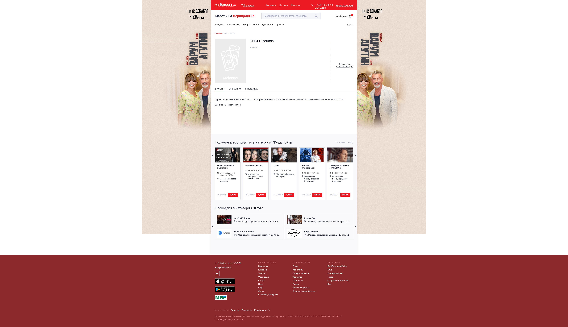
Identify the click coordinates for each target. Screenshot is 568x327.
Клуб (329, 270)
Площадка (251, 88)
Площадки (247, 310)
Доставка (283, 5)
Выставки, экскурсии (268, 294)
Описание (235, 88)
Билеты (219, 88)
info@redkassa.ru (223, 267)
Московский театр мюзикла (228, 180)
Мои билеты (341, 16)
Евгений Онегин (253, 165)
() (344, 65)
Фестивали (263, 277)
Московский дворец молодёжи (285, 175)
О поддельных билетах (304, 291)
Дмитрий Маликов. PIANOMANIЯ (340, 166)
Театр (330, 277)
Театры (261, 273)
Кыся (276, 165)
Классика (262, 270)
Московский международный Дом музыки (255, 176)
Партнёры (298, 280)
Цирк (260, 284)
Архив (296, 284)
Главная (218, 33)
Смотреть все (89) (344, 142)
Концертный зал (335, 273)
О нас (295, 266)
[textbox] (291, 16)
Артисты (235, 310)
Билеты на (234, 16)
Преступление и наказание (225, 166)
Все (329, 284)
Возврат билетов (301, 273)
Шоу (260, 287)
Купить (233, 195)
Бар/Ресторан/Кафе (337, 266)
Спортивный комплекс (338, 280)
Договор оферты (301, 287)
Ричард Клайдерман (308, 166)
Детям (261, 291)
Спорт (261, 280)
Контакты (295, 5)
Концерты (263, 266)
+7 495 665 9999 (324, 5)
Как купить (271, 5)
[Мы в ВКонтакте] (217, 273)
